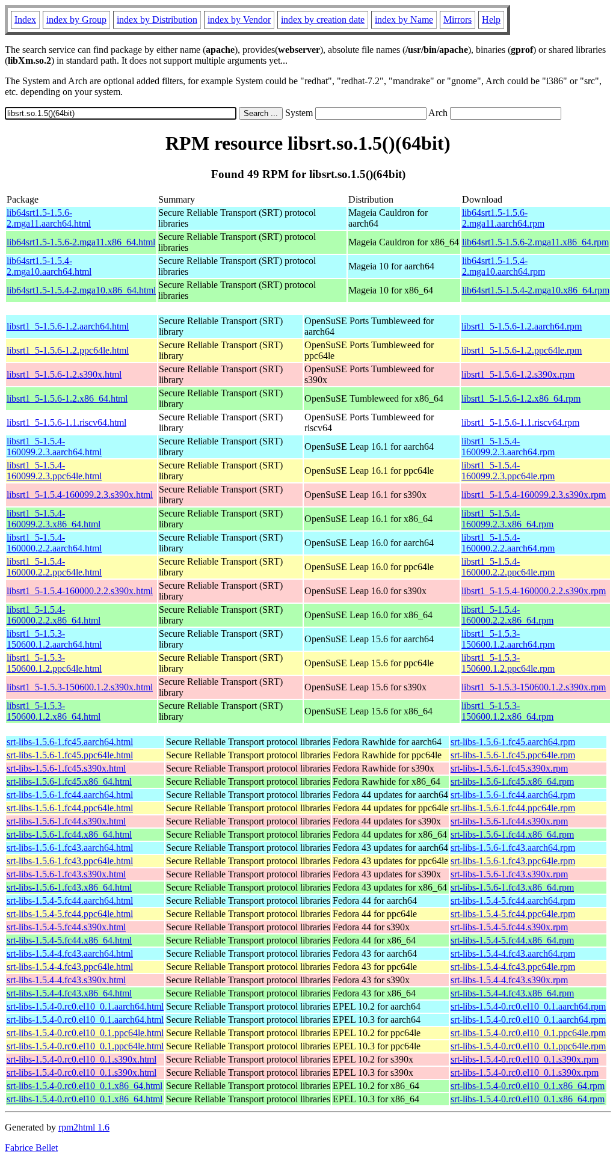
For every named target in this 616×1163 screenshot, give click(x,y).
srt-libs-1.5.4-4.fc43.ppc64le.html (70, 967)
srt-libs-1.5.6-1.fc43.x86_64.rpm (512, 887)
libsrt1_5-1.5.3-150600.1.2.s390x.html (80, 687)
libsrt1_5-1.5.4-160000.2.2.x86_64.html (53, 614)
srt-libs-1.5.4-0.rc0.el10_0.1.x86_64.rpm (528, 1086)
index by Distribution (157, 19)
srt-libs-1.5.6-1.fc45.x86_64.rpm (512, 781)
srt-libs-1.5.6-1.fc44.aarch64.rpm (513, 795)
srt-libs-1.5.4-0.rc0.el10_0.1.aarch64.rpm (528, 1006)
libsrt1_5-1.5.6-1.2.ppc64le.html (68, 350)
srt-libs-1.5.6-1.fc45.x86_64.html (69, 781)
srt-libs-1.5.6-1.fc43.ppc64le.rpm (513, 861)
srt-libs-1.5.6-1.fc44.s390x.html (66, 821)
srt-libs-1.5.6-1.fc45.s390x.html (66, 768)
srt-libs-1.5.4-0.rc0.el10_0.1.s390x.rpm (525, 1059)
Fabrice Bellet (31, 1148)
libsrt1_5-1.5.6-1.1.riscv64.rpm (520, 422)
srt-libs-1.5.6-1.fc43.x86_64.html (69, 887)
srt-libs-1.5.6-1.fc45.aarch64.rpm (513, 742)
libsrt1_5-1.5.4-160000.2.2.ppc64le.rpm (508, 566)
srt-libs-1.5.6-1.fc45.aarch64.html (70, 742)
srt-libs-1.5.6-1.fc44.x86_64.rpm (512, 834)
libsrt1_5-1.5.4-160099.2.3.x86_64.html (53, 518)
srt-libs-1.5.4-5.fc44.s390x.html (66, 927)
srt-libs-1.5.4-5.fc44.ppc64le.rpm (513, 914)
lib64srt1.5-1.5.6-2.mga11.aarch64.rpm (503, 218)
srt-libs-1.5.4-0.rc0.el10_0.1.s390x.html (81, 1059)
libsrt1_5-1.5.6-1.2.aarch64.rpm (521, 326)
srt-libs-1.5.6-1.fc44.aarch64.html (70, 795)
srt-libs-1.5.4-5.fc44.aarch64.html (70, 900)
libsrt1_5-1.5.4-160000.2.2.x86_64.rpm (507, 614)
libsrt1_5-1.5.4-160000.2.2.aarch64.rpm (508, 542)
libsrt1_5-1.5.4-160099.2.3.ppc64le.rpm (508, 470)
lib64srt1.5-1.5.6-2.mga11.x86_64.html (81, 242)
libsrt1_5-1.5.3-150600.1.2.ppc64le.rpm (508, 663)
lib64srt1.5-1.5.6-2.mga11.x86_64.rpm (535, 242)
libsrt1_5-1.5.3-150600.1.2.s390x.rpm (533, 687)
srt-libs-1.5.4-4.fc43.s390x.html (66, 980)
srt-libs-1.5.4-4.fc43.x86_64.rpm (512, 993)
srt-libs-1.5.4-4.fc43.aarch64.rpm (513, 953)
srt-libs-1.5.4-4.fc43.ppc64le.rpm (513, 967)
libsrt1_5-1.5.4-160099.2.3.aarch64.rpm (508, 446)
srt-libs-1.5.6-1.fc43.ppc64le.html (70, 861)
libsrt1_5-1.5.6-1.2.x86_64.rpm (521, 398)
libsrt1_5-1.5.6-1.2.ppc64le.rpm (521, 350)
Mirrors (457, 19)
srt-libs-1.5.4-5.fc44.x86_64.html (69, 940)
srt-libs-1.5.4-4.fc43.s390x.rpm (509, 980)
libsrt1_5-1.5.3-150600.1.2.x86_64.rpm (507, 711)
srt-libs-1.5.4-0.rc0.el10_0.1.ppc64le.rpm (528, 1033)
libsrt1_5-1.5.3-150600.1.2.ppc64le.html (54, 663)
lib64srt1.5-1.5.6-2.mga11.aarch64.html (49, 218)
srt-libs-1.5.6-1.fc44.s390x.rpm (509, 821)
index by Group (76, 19)
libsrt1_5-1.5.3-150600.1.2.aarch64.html (54, 638)
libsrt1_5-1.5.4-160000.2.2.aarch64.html (54, 542)
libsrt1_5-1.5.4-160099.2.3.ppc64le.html (54, 470)
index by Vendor (239, 19)
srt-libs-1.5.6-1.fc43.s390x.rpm (509, 874)
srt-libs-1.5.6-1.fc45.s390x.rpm (509, 768)
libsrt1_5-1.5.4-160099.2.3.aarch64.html (54, 446)
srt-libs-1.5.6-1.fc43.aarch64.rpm (513, 847)
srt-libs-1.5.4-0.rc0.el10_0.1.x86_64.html (84, 1086)
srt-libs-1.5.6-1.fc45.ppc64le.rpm (513, 755)
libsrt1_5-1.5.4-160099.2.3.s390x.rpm (533, 494)
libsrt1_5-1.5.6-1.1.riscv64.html (66, 422)
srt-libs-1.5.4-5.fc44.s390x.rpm (509, 927)
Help (491, 19)
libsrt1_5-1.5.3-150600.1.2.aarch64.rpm (508, 638)
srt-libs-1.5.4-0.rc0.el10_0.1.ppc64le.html (85, 1033)
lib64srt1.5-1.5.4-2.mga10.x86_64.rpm (535, 290)
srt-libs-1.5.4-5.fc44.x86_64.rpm (512, 940)
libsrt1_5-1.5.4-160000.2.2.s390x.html (80, 591)
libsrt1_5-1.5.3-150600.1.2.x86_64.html (53, 711)
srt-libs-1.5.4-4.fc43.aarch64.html (70, 953)
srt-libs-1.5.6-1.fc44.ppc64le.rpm (513, 808)
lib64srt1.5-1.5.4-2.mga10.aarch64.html (49, 266)
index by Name (404, 19)
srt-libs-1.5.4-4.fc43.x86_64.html (69, 993)
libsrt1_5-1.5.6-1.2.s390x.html (64, 374)
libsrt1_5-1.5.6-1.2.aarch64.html (68, 326)
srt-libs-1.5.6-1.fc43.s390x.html (66, 874)
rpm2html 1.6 (83, 1127)
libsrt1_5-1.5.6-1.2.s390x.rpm (517, 374)
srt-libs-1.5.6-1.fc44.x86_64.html (69, 834)
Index (25, 19)
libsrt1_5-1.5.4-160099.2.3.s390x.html (80, 494)
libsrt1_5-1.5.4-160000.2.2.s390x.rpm (533, 591)
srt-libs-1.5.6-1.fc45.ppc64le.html (70, 755)
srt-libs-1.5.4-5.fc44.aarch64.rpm (513, 900)
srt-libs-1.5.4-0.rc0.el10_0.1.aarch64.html (85, 1006)
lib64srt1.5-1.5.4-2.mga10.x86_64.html (81, 290)
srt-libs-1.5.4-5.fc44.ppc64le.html (70, 914)
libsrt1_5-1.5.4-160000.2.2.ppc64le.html (54, 566)
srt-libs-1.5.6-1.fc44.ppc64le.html (70, 808)
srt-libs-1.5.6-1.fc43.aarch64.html (70, 847)
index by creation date (323, 19)
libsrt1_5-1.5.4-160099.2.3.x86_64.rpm (507, 518)
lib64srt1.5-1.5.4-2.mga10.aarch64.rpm (503, 266)
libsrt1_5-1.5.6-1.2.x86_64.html (67, 398)
